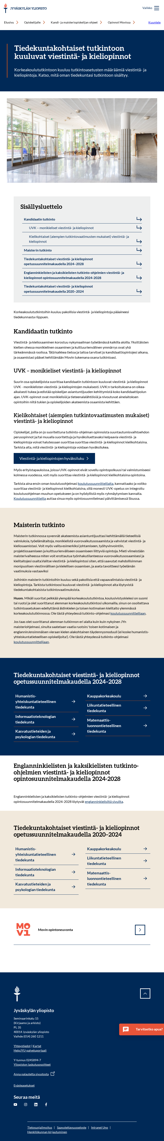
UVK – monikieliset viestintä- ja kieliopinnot (61, 228)
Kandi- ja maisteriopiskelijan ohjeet (74, 22)
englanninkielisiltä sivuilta (104, 801)
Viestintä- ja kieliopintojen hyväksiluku (51, 458)
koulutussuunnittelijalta (95, 483)
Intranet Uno (99, 1127)
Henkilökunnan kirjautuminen (47, 1132)
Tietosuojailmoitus (39, 1127)
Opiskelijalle (32, 22)
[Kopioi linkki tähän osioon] (147, 765)
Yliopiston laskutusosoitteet (32, 1064)
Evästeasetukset (24, 1085)
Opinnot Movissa (119, 22)
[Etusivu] (25, 8)
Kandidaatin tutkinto (39, 219)
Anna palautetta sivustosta (31, 1074)
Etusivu (9, 22)
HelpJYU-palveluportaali (30, 1050)
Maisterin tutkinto (38, 250)
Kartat (37, 1046)
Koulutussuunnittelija (30, 498)
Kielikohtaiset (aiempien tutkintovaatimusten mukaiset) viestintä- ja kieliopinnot (79, 239)
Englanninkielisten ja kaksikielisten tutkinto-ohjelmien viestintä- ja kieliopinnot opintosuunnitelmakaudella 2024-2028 (74, 275)
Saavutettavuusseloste (71, 1127)
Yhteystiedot (22, 1046)
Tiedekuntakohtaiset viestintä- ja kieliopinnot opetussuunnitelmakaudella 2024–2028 (58, 261)
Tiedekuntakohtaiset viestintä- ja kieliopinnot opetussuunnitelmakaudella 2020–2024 (58, 288)
